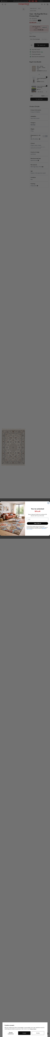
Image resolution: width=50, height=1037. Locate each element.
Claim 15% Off (37, 523)
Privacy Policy (33, 1029)
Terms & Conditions (29, 529)
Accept (24, 1033)
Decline (38, 1033)
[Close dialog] (48, 503)
